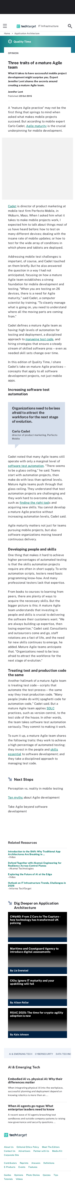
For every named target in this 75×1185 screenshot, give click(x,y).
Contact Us (9, 1151)
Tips (56, 1175)
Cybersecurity (44, 1054)
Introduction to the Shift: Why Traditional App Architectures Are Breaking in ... (34, 853)
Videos (19, 1179)
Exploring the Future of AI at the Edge (30, 874)
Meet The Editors (51, 1147)
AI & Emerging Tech (20, 1054)
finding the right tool (34, 502)
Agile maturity (36, 126)
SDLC (50, 708)
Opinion (13, 53)
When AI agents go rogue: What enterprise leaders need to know (31, 1107)
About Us (9, 1147)
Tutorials (8, 1179)
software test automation (26, 465)
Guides (7, 1175)
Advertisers (24, 1151)
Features (32, 1167)
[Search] (70, 26)
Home (7, 33)
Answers (35, 1163)
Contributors (10, 1163)
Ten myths (15, 797)
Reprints (24, 1163)
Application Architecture (26, 33)
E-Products (9, 1167)
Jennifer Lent (15, 91)
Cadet (12, 206)
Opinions (18, 1175)
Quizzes (47, 1175)
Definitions (48, 1163)
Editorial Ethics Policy (28, 1147)
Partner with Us (41, 1151)
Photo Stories (33, 1175)
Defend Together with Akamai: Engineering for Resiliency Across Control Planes (34, 864)
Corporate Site (11, 1155)
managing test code (39, 339)
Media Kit (57, 1151)
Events (21, 1167)
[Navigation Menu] (5, 26)
